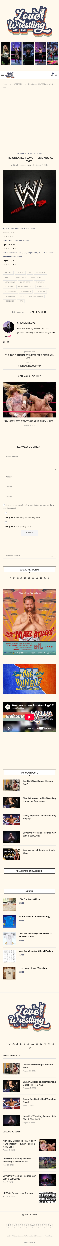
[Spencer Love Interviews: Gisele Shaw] (11, 854)
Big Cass (8, 273)
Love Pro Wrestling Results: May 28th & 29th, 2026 (19, 1177)
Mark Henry (36, 277)
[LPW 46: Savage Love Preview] (47, 1197)
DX (30, 273)
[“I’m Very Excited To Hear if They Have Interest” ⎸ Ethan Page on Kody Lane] (29, 399)
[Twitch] (44, 1225)
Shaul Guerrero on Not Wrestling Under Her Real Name (39, 799)
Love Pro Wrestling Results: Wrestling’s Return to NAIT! (17, 1160)
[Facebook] (8, 1225)
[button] (29, 431)
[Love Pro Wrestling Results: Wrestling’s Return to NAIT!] (47, 1162)
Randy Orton (25, 282)
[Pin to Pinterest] (42, 312)
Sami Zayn (9, 287)
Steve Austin (10, 291)
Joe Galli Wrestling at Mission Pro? (38, 782)
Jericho (8, 277)
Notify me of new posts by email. (18, 526)
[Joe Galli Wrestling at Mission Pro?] (11, 785)
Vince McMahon (36, 296)
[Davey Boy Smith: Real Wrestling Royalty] (11, 819)
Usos (22, 296)
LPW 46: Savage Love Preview (18, 1193)
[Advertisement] (29, 120)
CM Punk (20, 273)
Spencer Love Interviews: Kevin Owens (19, 229)
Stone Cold (26, 291)
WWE (21, 301)
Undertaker (10, 296)
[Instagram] (20, 1225)
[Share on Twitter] (39, 312)
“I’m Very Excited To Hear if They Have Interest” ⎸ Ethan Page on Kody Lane (19, 1144)
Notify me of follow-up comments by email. (23, 517)
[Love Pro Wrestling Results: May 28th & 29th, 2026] (47, 1180)
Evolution (40, 273)
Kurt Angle (21, 277)
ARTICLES (18, 84)
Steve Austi (42, 287)
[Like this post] (33, 312)
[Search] (56, 75)
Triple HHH (40, 291)
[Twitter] (14, 1225)
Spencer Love (25, 165)
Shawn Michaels (25, 287)
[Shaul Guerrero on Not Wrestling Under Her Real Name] (11, 802)
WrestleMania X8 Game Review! (16, 241)
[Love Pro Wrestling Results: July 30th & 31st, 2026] (11, 837)
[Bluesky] (50, 1225)
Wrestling (9, 301)
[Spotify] (38, 1225)
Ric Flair (40, 282)
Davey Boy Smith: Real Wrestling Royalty (39, 817)
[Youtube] (26, 1225)
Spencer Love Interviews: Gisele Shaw (39, 851)
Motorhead (10, 282)
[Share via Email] (45, 312)
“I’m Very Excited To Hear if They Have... (29, 421)
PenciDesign (49, 1236)
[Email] (32, 1225)
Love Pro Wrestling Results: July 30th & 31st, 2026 (39, 834)
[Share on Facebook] (36, 312)
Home (5, 84)
